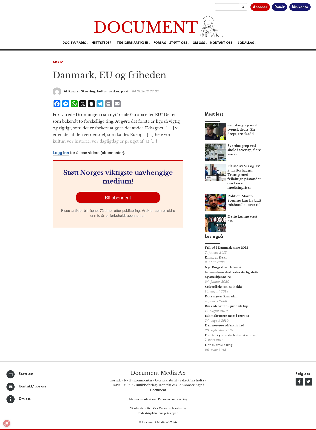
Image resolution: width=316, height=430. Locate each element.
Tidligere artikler (132, 43)
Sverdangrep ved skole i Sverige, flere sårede (244, 150)
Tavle (116, 385)
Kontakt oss (221, 43)
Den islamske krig (218, 345)
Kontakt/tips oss (32, 387)
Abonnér (260, 7)
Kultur (128, 385)
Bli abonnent (118, 197)
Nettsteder (102, 43)
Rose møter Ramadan (221, 296)
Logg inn (61, 152)
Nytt (127, 380)
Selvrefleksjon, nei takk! (223, 287)
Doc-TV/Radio (74, 43)
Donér (280, 7)
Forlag (159, 43)
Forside (115, 380)
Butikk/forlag (146, 385)
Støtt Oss (178, 43)
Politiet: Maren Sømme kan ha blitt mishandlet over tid (244, 200)
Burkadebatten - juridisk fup (226, 306)
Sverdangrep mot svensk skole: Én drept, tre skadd (242, 129)
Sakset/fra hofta (191, 380)
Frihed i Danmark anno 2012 (226, 247)
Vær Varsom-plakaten (167, 408)
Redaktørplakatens (150, 413)
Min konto (300, 7)
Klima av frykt (216, 257)
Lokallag (246, 43)
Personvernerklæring (172, 399)
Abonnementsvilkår (143, 399)
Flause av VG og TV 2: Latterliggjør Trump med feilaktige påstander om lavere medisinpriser (244, 177)
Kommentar (142, 380)
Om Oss (199, 43)
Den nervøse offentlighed (224, 325)
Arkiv (58, 62)
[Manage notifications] (6, 423)
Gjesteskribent (166, 380)
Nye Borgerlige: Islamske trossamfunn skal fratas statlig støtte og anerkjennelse (232, 272)
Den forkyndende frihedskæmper (231, 335)
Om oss (25, 399)
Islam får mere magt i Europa (227, 316)
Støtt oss (26, 374)
